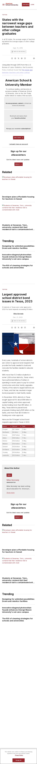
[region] (18, 756)
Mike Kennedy (18, 314)
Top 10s (4, 14)
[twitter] (18, 58)
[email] (25, 58)
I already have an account (18, 144)
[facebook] (12, 58)
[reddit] (22, 58)
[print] (34, 58)
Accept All (18, 760)
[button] (3, 4)
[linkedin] (15, 58)
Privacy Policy (19, 755)
